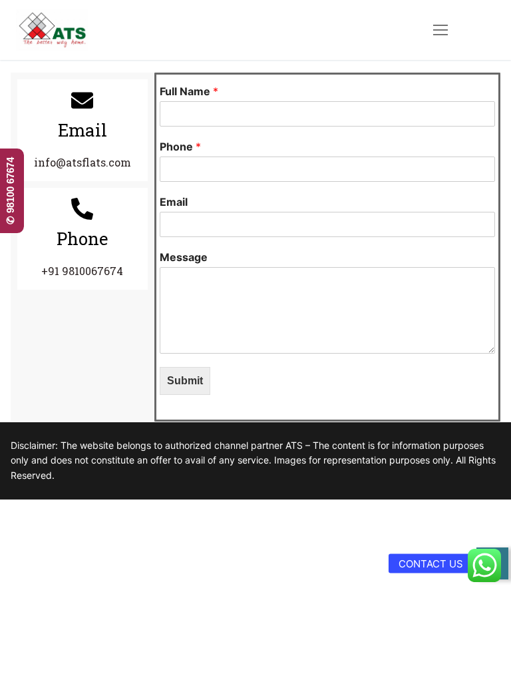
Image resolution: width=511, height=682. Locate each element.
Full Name (189, 91)
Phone (180, 146)
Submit (185, 380)
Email (174, 201)
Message (184, 257)
